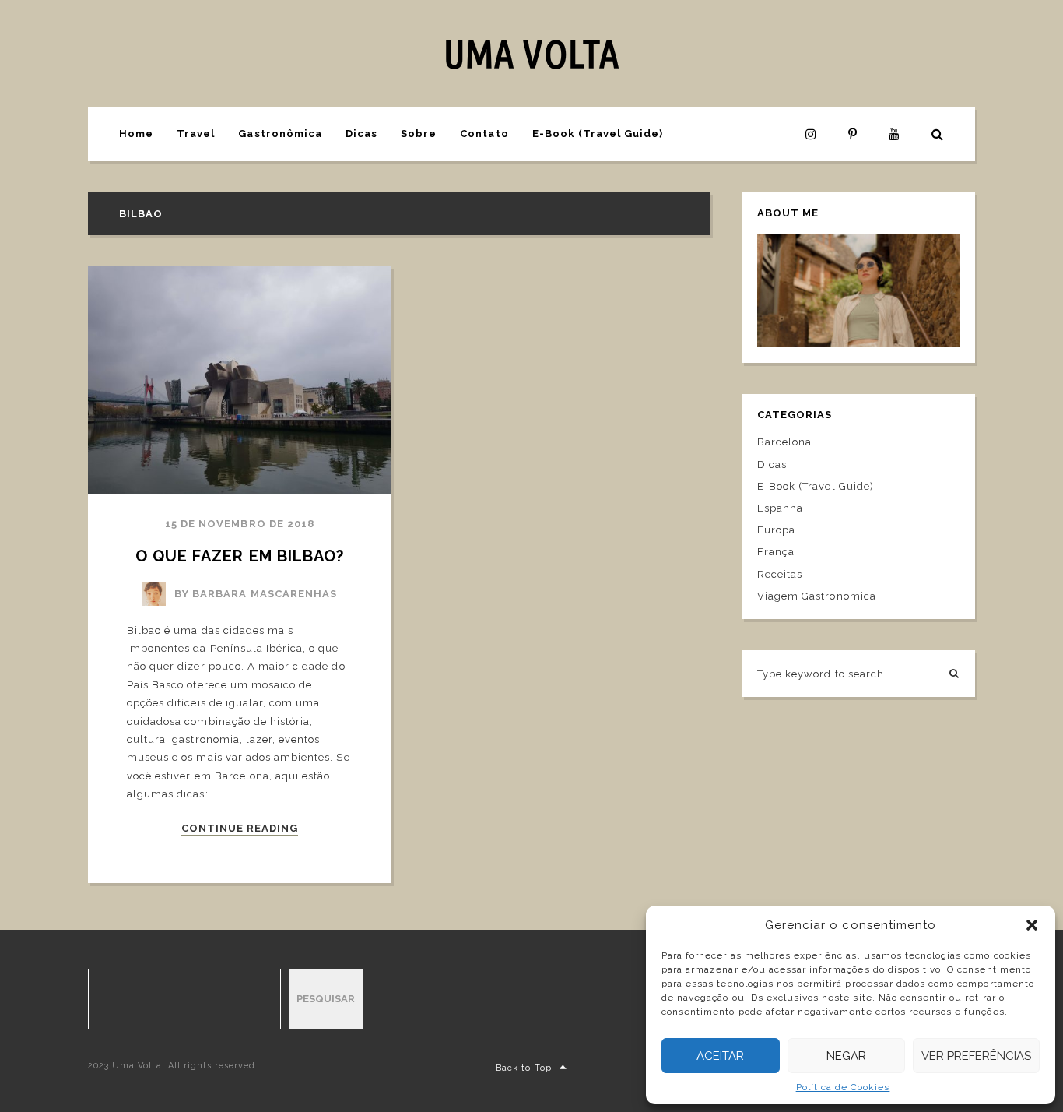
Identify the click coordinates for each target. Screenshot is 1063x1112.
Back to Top (523, 1068)
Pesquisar (325, 999)
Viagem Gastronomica (816, 596)
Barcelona (784, 442)
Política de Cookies (843, 1087)
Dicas (361, 133)
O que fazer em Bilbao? (239, 556)
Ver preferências (976, 1056)
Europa (776, 530)
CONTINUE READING (240, 828)
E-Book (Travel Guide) (598, 133)
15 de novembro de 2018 (239, 524)
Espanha (780, 508)
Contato (484, 133)
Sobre (419, 133)
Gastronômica (279, 133)
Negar (846, 1056)
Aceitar (720, 1056)
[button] (1032, 925)
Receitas (779, 574)
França (776, 552)
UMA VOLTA (531, 53)
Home (136, 133)
